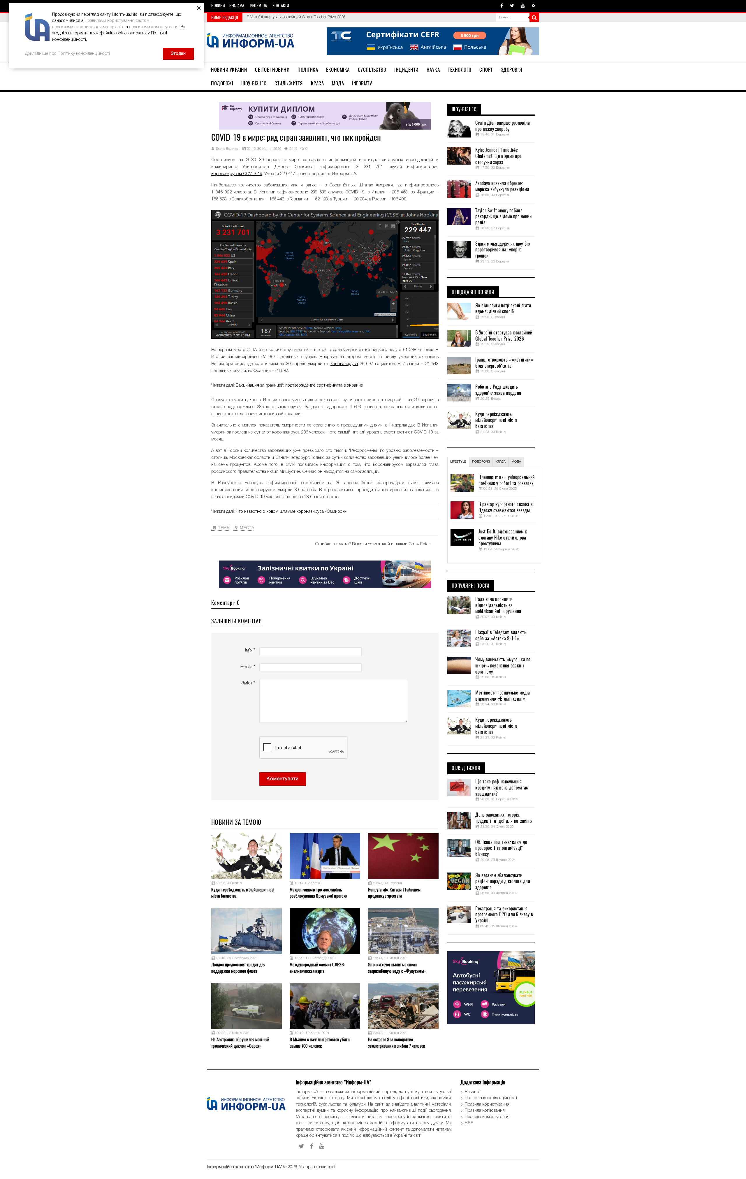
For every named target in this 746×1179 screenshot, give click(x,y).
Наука (433, 69)
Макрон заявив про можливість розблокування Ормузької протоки (318, 893)
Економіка (338, 69)
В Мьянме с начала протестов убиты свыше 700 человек (320, 1042)
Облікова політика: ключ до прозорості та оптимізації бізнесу (501, 848)
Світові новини (272, 69)
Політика (308, 69)
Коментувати (283, 779)
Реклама (236, 5)
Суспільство (372, 69)
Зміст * (248, 683)
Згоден (178, 54)
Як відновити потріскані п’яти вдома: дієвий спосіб (503, 309)
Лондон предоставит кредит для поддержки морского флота (238, 968)
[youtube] (523, 6)
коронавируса (344, 364)
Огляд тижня (466, 768)
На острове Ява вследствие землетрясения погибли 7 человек (396, 1042)
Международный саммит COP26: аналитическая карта (317, 968)
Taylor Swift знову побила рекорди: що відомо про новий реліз (503, 217)
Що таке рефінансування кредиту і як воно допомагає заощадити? (501, 788)
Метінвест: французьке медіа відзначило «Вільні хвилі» (502, 696)
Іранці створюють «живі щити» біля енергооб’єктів (290, 17)
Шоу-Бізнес (253, 83)
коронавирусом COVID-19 (236, 174)
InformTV (362, 83)
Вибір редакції (224, 17)
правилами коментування (153, 27)
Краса (317, 83)
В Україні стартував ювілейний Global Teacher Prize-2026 (503, 336)
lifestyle (458, 461)
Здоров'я (511, 69)
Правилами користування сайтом (117, 21)
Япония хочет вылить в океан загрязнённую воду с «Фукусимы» (397, 968)
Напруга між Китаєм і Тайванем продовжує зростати (394, 893)
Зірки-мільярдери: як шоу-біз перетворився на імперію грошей (502, 250)
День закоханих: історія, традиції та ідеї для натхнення (503, 818)
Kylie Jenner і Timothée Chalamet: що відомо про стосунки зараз (498, 156)
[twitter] (512, 6)
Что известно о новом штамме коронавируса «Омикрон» (291, 512)
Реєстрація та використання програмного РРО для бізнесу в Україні (504, 915)
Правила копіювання (485, 1110)
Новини (218, 5)
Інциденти (406, 69)
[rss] (533, 6)
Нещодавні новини (473, 292)
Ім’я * (250, 650)
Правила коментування (487, 1117)
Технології (459, 69)
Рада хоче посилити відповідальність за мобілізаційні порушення (498, 605)
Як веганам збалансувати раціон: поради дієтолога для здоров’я (502, 882)
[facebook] (501, 6)
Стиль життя (289, 83)
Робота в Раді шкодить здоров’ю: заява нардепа (498, 390)
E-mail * (247, 667)
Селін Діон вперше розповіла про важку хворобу (502, 126)
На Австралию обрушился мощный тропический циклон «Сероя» (240, 1042)
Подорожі (222, 83)
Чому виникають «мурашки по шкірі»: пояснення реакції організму (502, 666)
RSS (469, 1123)
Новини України (229, 69)
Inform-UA (258, 5)
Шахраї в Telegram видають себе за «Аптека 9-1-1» (500, 636)
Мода (338, 83)
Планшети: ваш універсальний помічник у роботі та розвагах (506, 480)
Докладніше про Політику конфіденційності (67, 54)
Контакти (280, 5)
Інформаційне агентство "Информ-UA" (244, 1167)
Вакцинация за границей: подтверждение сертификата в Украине (299, 385)
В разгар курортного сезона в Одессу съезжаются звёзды (505, 507)
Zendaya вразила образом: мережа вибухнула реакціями (502, 186)
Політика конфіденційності (491, 1098)
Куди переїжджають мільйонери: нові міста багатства (242, 893)
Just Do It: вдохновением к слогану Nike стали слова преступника (502, 538)
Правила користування (487, 1104)
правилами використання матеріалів (87, 27)
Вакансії (473, 1092)
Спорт (486, 69)
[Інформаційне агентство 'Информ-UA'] (250, 41)
